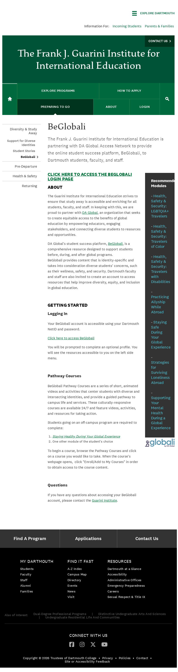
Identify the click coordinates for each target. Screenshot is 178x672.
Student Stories (24, 151)
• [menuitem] (99, 658)
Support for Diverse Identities (21, 143)
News (71, 591)
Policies (125, 658)
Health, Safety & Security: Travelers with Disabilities (160, 269)
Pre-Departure (26, 166)
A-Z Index (74, 569)
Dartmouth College (38, 12)
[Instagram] (82, 644)
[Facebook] (71, 644)
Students (27, 569)
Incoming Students (127, 26)
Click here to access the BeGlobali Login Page (90, 177)
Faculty (25, 574)
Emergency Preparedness (126, 585)
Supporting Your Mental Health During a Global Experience (161, 413)
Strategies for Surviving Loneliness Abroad (160, 372)
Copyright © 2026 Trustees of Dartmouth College (59, 658)
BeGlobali (28, 157)
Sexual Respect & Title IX (126, 597)
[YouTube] (104, 644)
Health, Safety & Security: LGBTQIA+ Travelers (160, 206)
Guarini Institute (104, 500)
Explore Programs (58, 91)
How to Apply (129, 91)
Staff (24, 580)
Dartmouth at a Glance (124, 569)
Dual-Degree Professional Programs (59, 614)
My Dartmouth (37, 561)
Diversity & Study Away (23, 131)
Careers (113, 591)
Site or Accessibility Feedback (87, 661)
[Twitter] (93, 644)
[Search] (167, 99)
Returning (29, 186)
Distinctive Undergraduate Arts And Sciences (132, 614)
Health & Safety (25, 176)
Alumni (25, 585)
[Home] (9, 99)
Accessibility (117, 574)
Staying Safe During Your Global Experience (161, 335)
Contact (142, 658)
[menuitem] (31, 538)
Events (72, 585)
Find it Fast (80, 561)
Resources (119, 561)
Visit (71, 597)
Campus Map (77, 574)
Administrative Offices (125, 580)
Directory (74, 580)
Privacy (107, 658)
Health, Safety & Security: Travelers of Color (159, 236)
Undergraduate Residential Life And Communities (82, 617)
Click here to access (63, 338)
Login (145, 107)
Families (26, 591)
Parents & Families (159, 26)
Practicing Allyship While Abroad (160, 304)
